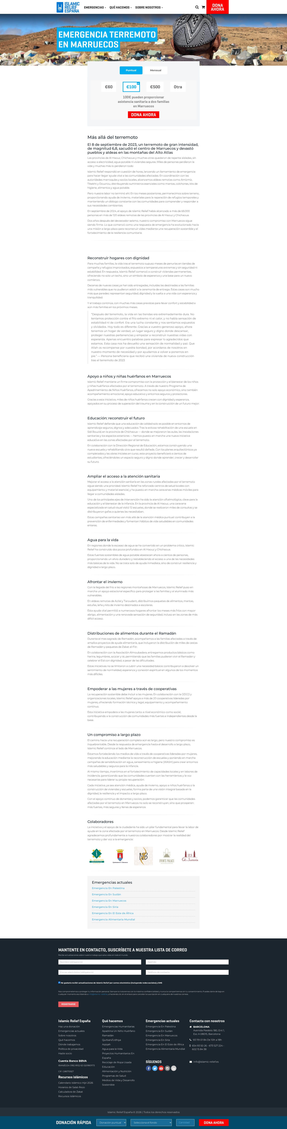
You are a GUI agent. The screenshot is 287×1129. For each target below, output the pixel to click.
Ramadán (108, 1035)
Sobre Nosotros (148, 7)
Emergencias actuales (71, 1031)
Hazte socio (65, 1053)
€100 (131, 87)
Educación (108, 1067)
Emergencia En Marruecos (109, 900)
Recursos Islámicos (69, 1096)
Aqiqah (106, 1044)
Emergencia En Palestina (108, 888)
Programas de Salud (114, 1076)
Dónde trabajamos (69, 1044)
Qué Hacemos (120, 7)
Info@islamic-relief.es (98, 994)
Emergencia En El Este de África (112, 913)
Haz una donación (69, 1026)
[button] (203, 6)
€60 (109, 87)
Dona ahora (217, 7)
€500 (155, 87)
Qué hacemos (66, 1040)
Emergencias (94, 7)
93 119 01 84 (200, 1040)
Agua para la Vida (112, 1049)
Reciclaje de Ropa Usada (116, 1062)
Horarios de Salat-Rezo (71, 1087)
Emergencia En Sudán (106, 894)
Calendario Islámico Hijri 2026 (75, 1082)
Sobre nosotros (67, 1035)
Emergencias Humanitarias (118, 1026)
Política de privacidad (70, 1049)
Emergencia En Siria (105, 906)
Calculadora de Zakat (70, 1091)
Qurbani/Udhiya (111, 1040)
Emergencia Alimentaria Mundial (113, 919)
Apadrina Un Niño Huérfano (118, 1031)
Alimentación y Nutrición (116, 1071)
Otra (178, 87)
